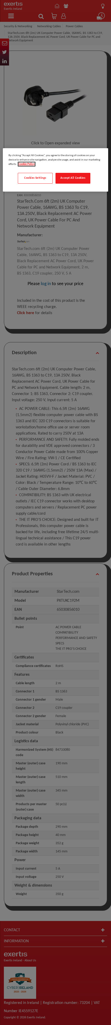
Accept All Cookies (72, 178)
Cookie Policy (27, 164)
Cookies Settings (35, 178)
